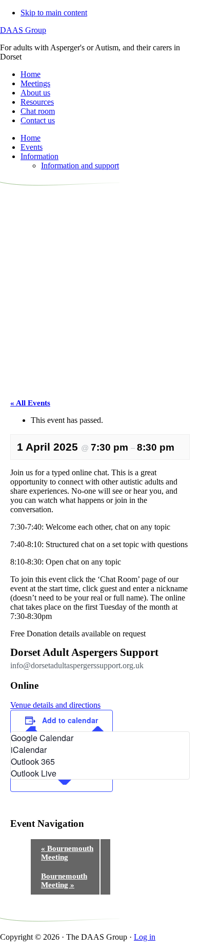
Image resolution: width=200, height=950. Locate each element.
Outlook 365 (33, 761)
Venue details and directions (55, 705)
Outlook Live (33, 773)
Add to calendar (70, 720)
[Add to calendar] (61, 782)
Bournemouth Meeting (67, 852)
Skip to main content (54, 12)
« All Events (30, 403)
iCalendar (29, 749)
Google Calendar (42, 738)
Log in (144, 937)
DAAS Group (23, 30)
